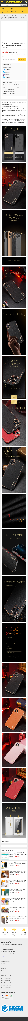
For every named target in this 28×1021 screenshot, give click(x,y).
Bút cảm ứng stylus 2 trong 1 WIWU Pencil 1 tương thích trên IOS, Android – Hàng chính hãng (17, 891)
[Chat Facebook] (4, 70)
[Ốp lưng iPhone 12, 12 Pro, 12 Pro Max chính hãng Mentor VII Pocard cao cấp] (5, 914)
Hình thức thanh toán (6, 985)
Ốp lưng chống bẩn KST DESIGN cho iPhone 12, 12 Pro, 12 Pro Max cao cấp (17, 900)
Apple (13, 15)
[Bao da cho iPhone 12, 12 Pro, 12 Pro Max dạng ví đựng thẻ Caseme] (5, 923)
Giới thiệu (14, 9)
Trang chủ (5, 9)
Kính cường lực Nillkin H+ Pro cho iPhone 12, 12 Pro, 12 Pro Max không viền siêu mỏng (18, 854)
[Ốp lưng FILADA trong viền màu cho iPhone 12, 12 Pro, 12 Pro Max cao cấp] (5, 877)
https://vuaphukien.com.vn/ (7, 956)
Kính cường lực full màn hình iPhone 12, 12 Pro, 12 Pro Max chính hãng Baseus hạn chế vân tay (17, 882)
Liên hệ (22, 12)
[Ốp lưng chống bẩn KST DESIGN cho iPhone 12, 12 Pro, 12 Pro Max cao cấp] (5, 905)
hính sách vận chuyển (6, 982)
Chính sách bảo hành (6, 987)
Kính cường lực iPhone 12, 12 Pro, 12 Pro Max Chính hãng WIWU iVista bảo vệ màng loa (18, 863)
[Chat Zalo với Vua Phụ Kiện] (4, 78)
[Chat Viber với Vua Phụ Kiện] (4, 75)
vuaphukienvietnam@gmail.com (15, 87)
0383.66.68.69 (12, 52)
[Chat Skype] (4, 72)
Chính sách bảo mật (5, 980)
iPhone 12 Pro (15, 55)
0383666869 (7, 74)
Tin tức (14, 12)
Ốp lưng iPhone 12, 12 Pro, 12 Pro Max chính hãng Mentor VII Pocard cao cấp (17, 909)
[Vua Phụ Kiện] (14, 2)
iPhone (17, 15)
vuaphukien (7, 69)
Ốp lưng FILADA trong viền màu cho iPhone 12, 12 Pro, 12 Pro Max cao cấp (17, 872)
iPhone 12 (9, 55)
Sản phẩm (6, 12)
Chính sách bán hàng (6, 978)
